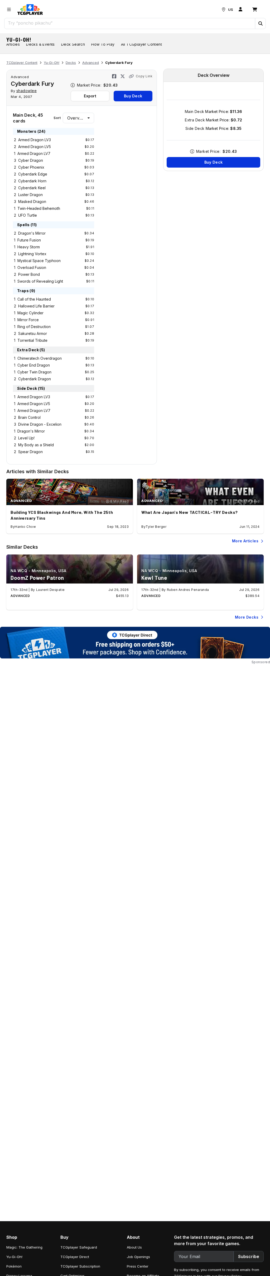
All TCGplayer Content (141, 44)
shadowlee (26, 90)
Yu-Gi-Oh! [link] (14, 1257)
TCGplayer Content (21, 63)
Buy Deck (133, 96)
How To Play (102, 44)
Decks (71, 63)
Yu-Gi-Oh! (19, 39)
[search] (129, 23)
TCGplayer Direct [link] (74, 1257)
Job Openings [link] (138, 1257)
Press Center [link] (137, 1266)
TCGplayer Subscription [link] (80, 1266)
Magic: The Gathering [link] (24, 1247)
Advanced (90, 63)
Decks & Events (40, 44)
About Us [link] (134, 1247)
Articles (13, 44)
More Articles (245, 541)
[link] (30, 9)
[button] (260, 23)
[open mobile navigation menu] (9, 9)
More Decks (246, 617)
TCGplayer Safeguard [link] (78, 1247)
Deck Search (73, 44)
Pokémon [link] (14, 1266)
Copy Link (144, 76)
